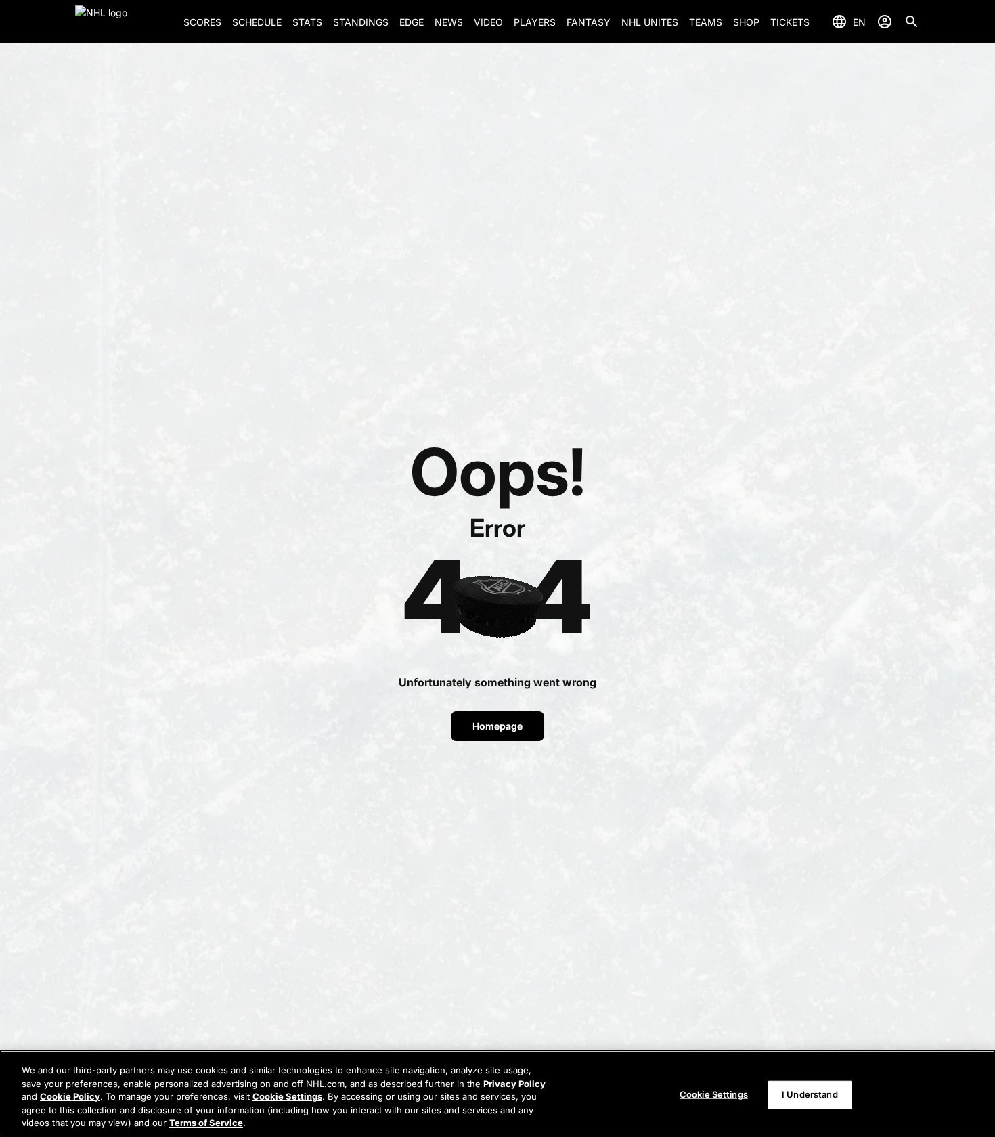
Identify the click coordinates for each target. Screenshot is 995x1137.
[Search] (912, 22)
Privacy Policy (514, 1083)
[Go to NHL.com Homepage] (124, 21)
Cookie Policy (70, 1096)
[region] (497, 1093)
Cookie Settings (287, 1096)
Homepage (497, 726)
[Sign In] (885, 22)
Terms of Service (206, 1122)
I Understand (810, 1094)
